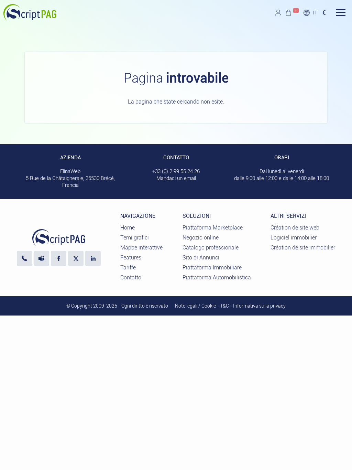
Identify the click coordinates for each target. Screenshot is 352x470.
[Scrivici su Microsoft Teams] (42, 258)
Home (127, 227)
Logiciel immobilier (294, 237)
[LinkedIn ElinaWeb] (93, 258)
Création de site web (295, 227)
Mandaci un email (176, 178)
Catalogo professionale (211, 247)
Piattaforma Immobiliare (212, 267)
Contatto (130, 277)
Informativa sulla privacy (259, 306)
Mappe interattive (141, 247)
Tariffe (128, 267)
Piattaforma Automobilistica (217, 277)
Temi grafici (134, 237)
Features (130, 257)
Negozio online (201, 237)
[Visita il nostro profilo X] (76, 258)
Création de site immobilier (303, 247)
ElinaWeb (70, 171)
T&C (224, 306)
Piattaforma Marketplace (213, 227)
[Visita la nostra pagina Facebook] (58, 258)
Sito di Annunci (201, 257)
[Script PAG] (29, 18)
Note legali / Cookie (195, 306)
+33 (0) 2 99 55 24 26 (176, 171)
